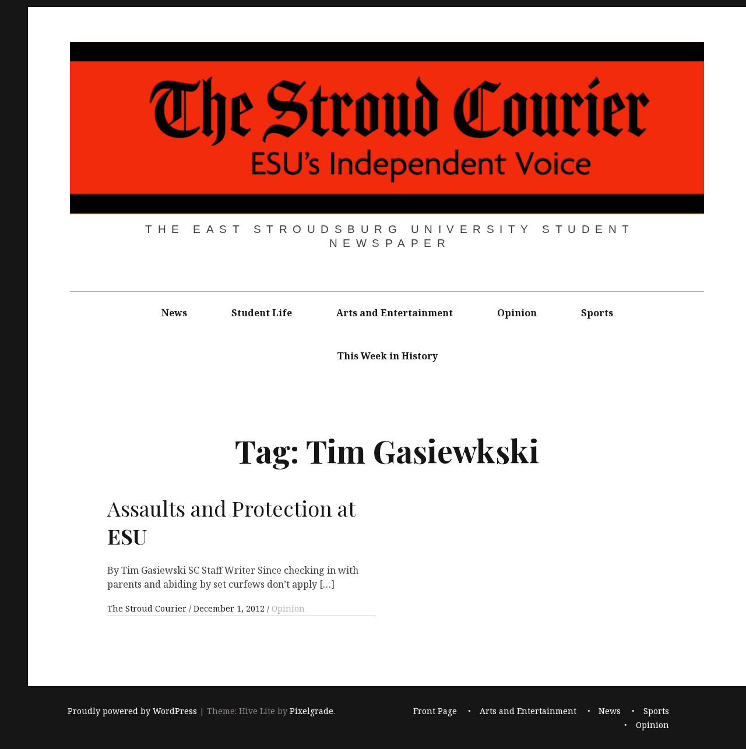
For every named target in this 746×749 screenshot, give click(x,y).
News (174, 312)
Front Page (435, 710)
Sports (597, 312)
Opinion (517, 312)
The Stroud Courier (148, 608)
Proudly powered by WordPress (132, 710)
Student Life (261, 312)
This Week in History (387, 355)
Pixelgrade (311, 710)
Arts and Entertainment (394, 312)
